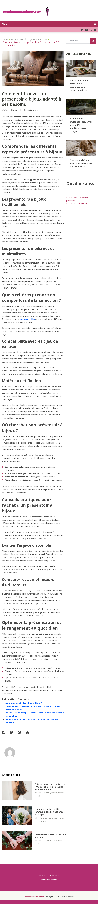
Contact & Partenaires (49, 875)
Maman (54, 793)
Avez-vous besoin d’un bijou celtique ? (23, 703)
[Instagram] (90, 29)
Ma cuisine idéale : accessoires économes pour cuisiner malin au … (80, 85)
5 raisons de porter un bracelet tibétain (50, 835)
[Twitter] (81, 29)
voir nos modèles (27, 319)
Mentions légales (49, 879)
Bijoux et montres (31, 110)
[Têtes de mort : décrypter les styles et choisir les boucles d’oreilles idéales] (17, 790)
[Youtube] (85, 29)
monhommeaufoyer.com (34, 897)
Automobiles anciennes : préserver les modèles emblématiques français (81, 125)
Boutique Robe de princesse (77, 203)
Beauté (39, 818)
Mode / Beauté (40, 821)
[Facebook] (94, 29)
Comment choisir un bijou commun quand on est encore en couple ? (50, 812)
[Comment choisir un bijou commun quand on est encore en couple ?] (17, 815)
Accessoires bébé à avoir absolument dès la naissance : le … (81, 163)
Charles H (15, 110)
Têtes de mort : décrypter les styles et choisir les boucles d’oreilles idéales (49, 787)
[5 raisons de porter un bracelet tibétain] (17, 840)
